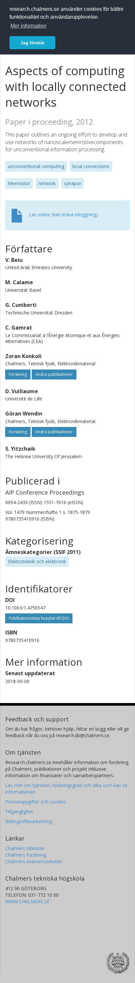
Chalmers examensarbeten (33, 861)
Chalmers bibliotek (24, 848)
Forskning (18, 374)
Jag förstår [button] (32, 42)
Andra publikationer (54, 374)
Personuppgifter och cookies (35, 802)
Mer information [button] (28, 26)
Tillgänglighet (19, 811)
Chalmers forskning (25, 855)
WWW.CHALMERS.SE (27, 901)
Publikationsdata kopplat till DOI (39, 618)
